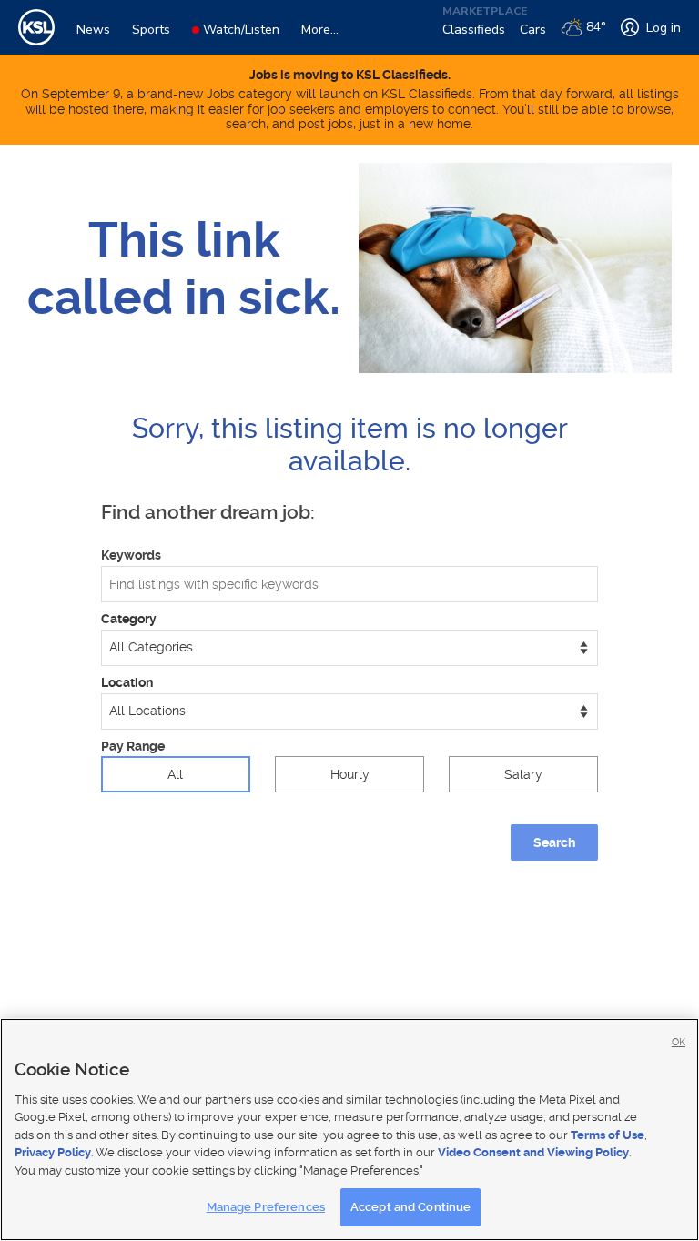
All (175, 774)
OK (678, 1042)
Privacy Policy (53, 1152)
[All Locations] (349, 711)
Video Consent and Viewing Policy (533, 1152)
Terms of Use (607, 1135)
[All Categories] (349, 648)
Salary (523, 774)
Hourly (350, 774)
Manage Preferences (266, 1207)
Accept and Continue (410, 1207)
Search (554, 842)
